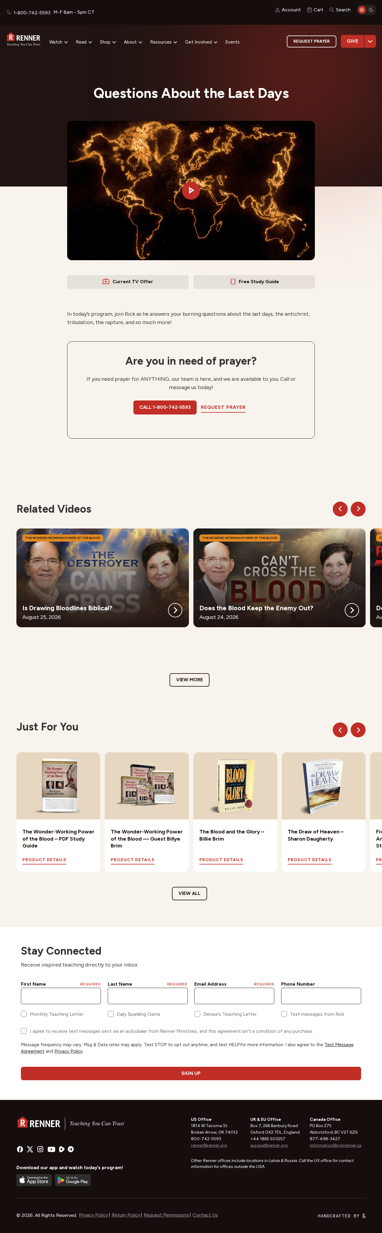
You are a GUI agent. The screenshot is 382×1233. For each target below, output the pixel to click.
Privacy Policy (93, 1215)
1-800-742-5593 (31, 13)
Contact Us (205, 1215)
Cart (318, 10)
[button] (191, 191)
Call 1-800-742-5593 (165, 407)
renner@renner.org (209, 1145)
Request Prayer (311, 41)
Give (352, 41)
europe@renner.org (269, 1145)
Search (343, 10)
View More (189, 679)
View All (189, 893)
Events (232, 42)
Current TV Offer (133, 281)
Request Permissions (166, 1215)
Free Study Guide (259, 281)
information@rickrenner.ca (335, 1145)
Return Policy (126, 1215)
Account (291, 10)
